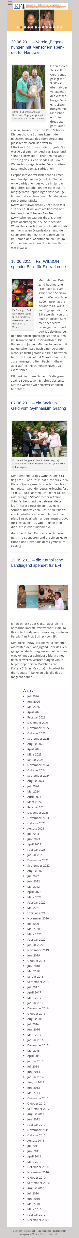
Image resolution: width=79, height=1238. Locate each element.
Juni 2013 (33, 1088)
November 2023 (38, 818)
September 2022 (38, 865)
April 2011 (34, 1156)
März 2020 (34, 934)
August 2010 (35, 1188)
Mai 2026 (33, 707)
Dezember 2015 (38, 1045)
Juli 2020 (33, 924)
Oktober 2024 (36, 770)
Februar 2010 (36, 1214)
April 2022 (34, 892)
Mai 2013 (33, 1093)
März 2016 (34, 1035)
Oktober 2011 (36, 1135)
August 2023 (35, 828)
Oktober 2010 (36, 1177)
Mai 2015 (33, 1050)
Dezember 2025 (38, 723)
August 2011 (35, 1140)
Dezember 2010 (38, 1167)
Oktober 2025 (36, 733)
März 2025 (34, 754)
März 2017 (34, 998)
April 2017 (34, 992)
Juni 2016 (33, 1029)
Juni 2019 (33, 955)
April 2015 (34, 1056)
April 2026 (34, 712)
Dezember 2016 (38, 1008)
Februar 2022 (36, 902)
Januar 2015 (35, 1061)
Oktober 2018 (36, 961)
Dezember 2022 (38, 860)
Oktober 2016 (36, 1013)
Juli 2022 (33, 876)
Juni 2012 (33, 1119)
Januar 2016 (35, 1040)
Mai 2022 (33, 887)
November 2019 (38, 950)
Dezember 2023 (38, 812)
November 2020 (38, 918)
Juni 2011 (33, 1151)
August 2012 (35, 1114)
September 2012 (38, 1109)
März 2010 (34, 1209)
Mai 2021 (33, 908)
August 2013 (35, 1082)
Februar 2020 (36, 939)
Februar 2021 (36, 913)
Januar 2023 (35, 855)
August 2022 (35, 871)
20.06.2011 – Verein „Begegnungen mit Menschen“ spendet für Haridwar (37, 47)
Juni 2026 (33, 701)
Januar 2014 (35, 1077)
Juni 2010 (33, 1199)
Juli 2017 (33, 987)
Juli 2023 (33, 834)
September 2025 (38, 738)
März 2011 (34, 1162)
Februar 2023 (36, 850)
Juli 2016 (33, 1024)
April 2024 (34, 797)
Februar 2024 (36, 807)
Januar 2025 (35, 760)
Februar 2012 (36, 1125)
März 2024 (34, 802)
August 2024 (35, 781)
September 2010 (38, 1183)
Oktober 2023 (36, 823)
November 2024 (38, 765)
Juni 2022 (33, 881)
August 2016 (35, 1019)
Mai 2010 (33, 1204)
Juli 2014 (33, 1066)
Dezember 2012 (38, 1098)
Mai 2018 (33, 971)
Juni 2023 (33, 839)
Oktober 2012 (36, 1103)
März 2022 (34, 897)
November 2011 (38, 1130)
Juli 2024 (33, 786)
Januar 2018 (35, 976)
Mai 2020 (33, 929)
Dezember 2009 (38, 1220)
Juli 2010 (33, 1193)
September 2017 (38, 982)
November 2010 (38, 1172)
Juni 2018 (33, 966)
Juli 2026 (33, 696)
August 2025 (35, 744)
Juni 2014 (33, 1072)
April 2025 (34, 749)
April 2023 (34, 844)
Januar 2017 (35, 1003)
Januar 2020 (35, 945)
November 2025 (38, 728)
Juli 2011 (33, 1146)
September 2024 (38, 775)
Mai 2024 (33, 791)
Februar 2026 (36, 717)
